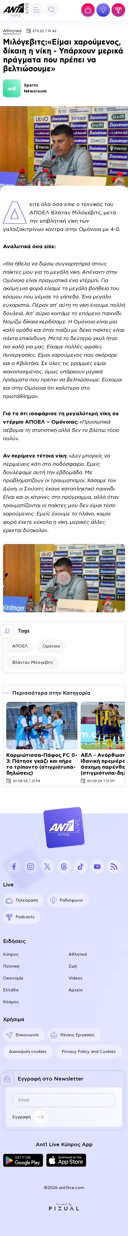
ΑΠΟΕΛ (20, 646)
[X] (47, 866)
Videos (75, 978)
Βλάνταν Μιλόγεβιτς (32, 663)
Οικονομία (13, 978)
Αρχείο (75, 990)
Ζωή (72, 966)
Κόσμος (11, 1002)
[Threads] (64, 866)
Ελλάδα (10, 990)
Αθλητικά (12, 31)
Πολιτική (11, 966)
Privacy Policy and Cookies (89, 1052)
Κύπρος (10, 954)
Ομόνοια (51, 646)
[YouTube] (97, 866)
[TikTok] (81, 866)
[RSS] (114, 866)
